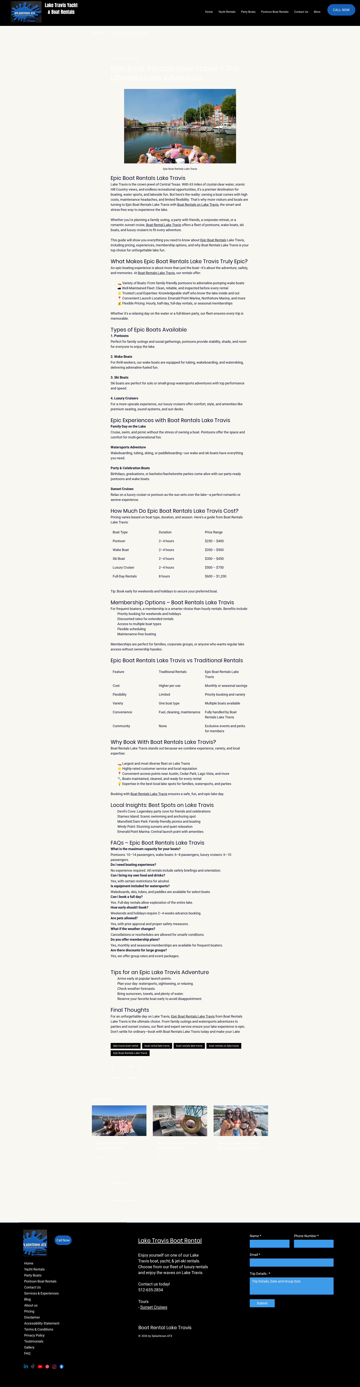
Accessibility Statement (35, 1323)
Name (255, 1236)
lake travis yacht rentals (130, 33)
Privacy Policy (34, 1335)
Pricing (29, 1311)
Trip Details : (260, 1274)
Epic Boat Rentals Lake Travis (130, 1053)
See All (264, 1098)
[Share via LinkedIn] (131, 1066)
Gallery (29, 1347)
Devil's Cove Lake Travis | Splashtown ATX (177, 1145)
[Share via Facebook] (112, 1066)
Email (255, 1255)
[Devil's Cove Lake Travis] (180, 1120)
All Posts (98, 33)
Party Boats (32, 1275)
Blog (27, 1299)
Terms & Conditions (35, 1329)
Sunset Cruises (153, 1307)
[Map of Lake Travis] (119, 1120)
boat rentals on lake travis (224, 1045)
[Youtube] (40, 1366)
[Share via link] (140, 1066)
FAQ (27, 1353)
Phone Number (306, 1236)
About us (31, 1305)
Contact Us (32, 1287)
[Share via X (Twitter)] (121, 1066)
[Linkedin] (25, 1366)
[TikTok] (33, 1366)
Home (28, 1263)
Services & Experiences (35, 1293)
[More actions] (247, 58)
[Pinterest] (47, 1366)
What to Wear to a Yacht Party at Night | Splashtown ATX (240, 1146)
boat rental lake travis (157, 1045)
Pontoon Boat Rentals (35, 1281)
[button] (263, 33)
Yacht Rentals (34, 1269)
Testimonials (33, 1341)
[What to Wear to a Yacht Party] (241, 1120)
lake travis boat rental (125, 1045)
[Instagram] (54, 1366)
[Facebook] (61, 1366)
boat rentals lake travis (189, 1045)
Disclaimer (32, 1317)
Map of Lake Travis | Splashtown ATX (112, 1145)
